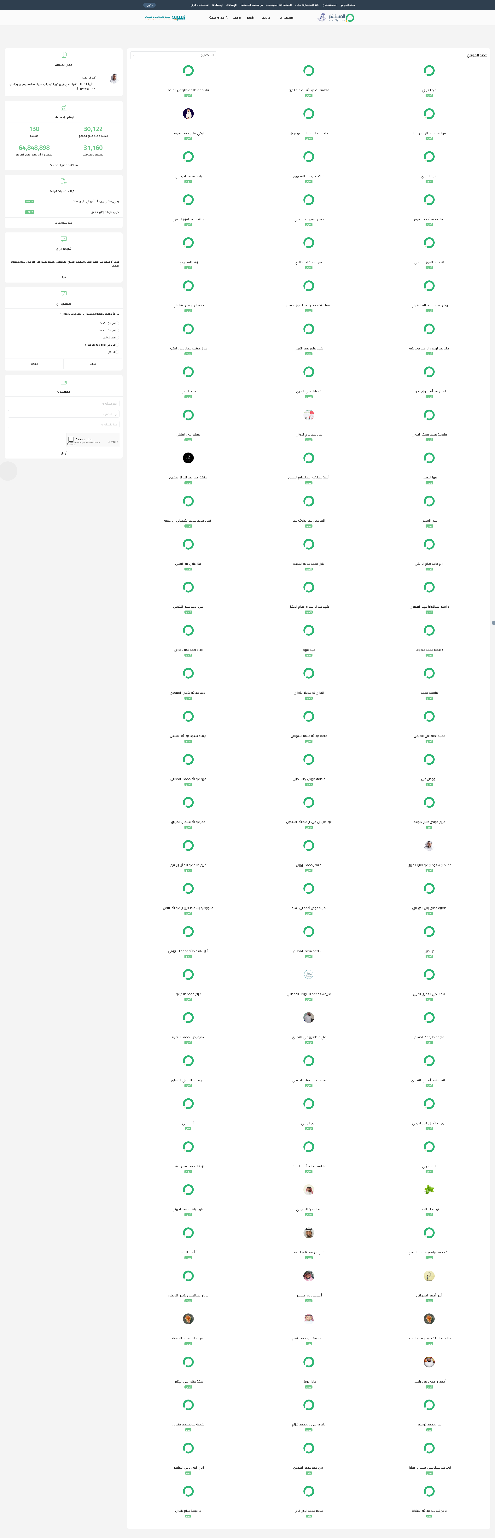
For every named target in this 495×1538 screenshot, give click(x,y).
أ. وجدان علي (429, 779)
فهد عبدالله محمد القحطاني (188, 779)
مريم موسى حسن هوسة (429, 822)
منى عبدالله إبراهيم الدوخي (429, 1123)
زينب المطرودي (188, 262)
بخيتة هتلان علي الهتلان (188, 1381)
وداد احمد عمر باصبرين (188, 650)
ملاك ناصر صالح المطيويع (308, 176)
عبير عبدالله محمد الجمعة (188, 1338)
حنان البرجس (429, 520)
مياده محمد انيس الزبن (308, 1510)
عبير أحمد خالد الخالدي (309, 262)
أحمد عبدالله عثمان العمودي (188, 692)
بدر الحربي (429, 951)
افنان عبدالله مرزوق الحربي (429, 391)
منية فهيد (309, 650)
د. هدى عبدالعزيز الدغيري (188, 219)
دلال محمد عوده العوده (308, 563)
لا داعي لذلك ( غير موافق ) (100, 345)
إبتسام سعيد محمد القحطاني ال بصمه (188, 520)
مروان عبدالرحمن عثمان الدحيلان (188, 1295)
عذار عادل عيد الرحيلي (188, 563)
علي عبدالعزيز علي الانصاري (309, 1037)
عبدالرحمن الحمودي (308, 1209)
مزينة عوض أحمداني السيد (309, 908)
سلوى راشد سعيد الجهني (188, 1209)
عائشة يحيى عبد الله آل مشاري (188, 477)
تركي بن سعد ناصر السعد (308, 1252)
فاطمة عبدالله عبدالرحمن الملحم (188, 90)
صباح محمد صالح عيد (188, 994)
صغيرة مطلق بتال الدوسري (429, 908)
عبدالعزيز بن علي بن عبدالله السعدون (309, 822)
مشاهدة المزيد (63, 222)
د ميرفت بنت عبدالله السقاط (429, 1510)
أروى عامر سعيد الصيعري (308, 1467)
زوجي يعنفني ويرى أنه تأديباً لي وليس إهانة (96, 201)
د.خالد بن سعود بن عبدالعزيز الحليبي (429, 865)
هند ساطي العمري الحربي (429, 994)
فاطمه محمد (429, 692)
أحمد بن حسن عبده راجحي (429, 1381)
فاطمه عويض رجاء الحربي (309, 779)
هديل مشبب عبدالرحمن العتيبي (188, 348)
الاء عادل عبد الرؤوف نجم (309, 520)
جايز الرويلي (309, 1381)
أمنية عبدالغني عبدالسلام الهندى (308, 477)
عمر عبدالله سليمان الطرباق (188, 822)
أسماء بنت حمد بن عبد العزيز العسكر (308, 305)
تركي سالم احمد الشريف (188, 133)
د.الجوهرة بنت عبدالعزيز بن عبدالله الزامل (188, 908)
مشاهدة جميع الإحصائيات (64, 164)
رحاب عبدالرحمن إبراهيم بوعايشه (429, 348)
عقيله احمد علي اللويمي (429, 736)
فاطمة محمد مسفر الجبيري (429, 434)
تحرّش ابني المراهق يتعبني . (104, 211)
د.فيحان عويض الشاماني (188, 305)
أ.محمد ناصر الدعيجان (309, 1295)
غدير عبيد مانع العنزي (309, 434)
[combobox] (173, 55)
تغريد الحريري (429, 176)
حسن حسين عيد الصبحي (309, 219)
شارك (64, 277)
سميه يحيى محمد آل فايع (188, 1037)
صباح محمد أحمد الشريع (429, 219)
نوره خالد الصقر (429, 1209)
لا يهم (111, 352)
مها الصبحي (429, 477)
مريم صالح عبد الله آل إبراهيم (188, 865)
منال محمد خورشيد (429, 1424)
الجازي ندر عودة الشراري (309, 692)
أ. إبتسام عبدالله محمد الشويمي (188, 951)
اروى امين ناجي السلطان (188, 1467)
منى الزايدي (308, 1123)
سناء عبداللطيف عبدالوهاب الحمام (429, 1338)
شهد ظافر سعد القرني (309, 348)
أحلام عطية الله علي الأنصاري (429, 1080)
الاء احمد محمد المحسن (308, 951)
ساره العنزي (188, 391)
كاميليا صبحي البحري (309, 391)
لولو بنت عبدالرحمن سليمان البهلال (429, 1467)
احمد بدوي (429, 1166)
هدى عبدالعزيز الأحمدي (429, 262)
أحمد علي (188, 1123)
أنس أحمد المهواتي (429, 1295)
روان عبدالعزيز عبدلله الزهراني (429, 305)
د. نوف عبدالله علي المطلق (188, 1080)
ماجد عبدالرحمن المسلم (429, 1037)
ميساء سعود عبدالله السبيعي (188, 736)
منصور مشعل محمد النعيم (308, 1338)
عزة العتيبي (429, 90)
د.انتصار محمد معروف (429, 650)
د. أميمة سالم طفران (188, 1510)
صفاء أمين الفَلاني (188, 434)
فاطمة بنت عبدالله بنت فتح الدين (309, 90)
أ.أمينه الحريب (188, 1252)
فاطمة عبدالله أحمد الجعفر (309, 1166)
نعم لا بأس (109, 338)
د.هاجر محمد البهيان (309, 865)
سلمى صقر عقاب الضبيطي (309, 1080)
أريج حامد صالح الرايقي (429, 563)
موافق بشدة (107, 323)
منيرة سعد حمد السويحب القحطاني (309, 994)
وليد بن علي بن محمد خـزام (308, 1424)
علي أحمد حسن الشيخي (188, 606)
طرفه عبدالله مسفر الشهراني (308, 736)
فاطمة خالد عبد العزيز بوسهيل (309, 133)
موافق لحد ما (107, 330)
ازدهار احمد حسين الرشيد (188, 1166)
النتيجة (34, 363)
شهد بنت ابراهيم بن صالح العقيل (309, 606)
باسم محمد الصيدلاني (188, 176)
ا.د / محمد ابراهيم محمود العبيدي (429, 1252)
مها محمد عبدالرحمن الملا (429, 133)
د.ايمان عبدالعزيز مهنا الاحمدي (429, 606)
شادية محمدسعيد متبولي (188, 1424)
